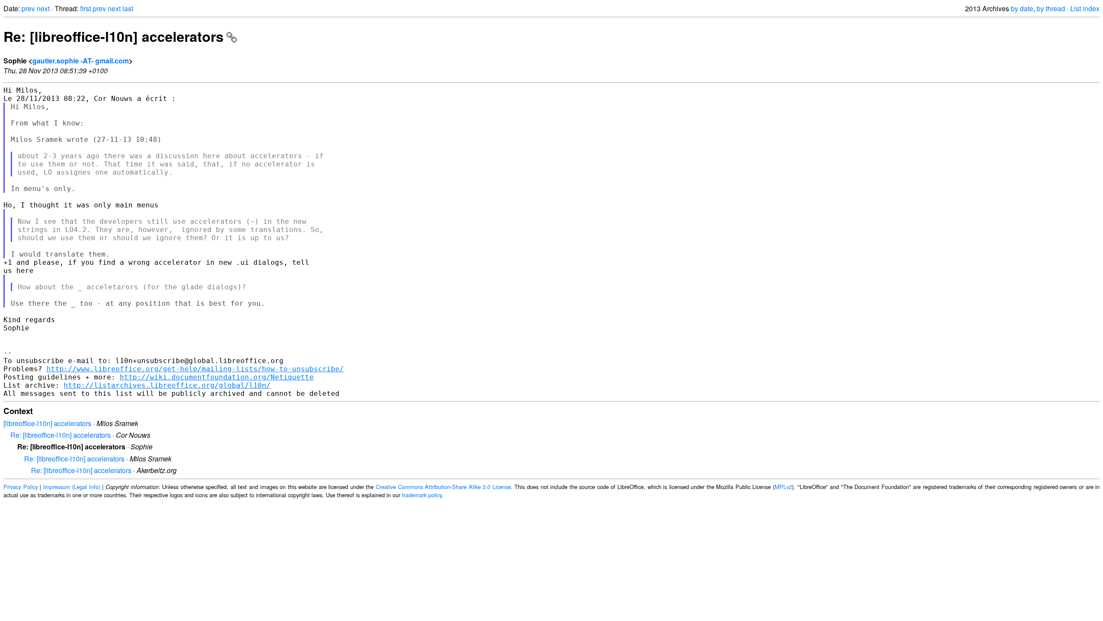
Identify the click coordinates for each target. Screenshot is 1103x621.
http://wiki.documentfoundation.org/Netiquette (217, 377)
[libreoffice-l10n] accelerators (47, 423)
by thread (1051, 8)
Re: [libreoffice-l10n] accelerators (113, 36)
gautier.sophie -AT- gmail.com (80, 61)
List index (1085, 8)
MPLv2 (783, 487)
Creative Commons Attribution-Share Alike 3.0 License (443, 487)
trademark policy (422, 495)
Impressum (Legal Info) (71, 487)
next (43, 8)
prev (28, 8)
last (127, 8)
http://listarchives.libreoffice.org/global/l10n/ (167, 385)
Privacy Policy (20, 487)
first (85, 8)
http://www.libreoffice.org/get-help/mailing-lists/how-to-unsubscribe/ (195, 369)
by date (1022, 8)
